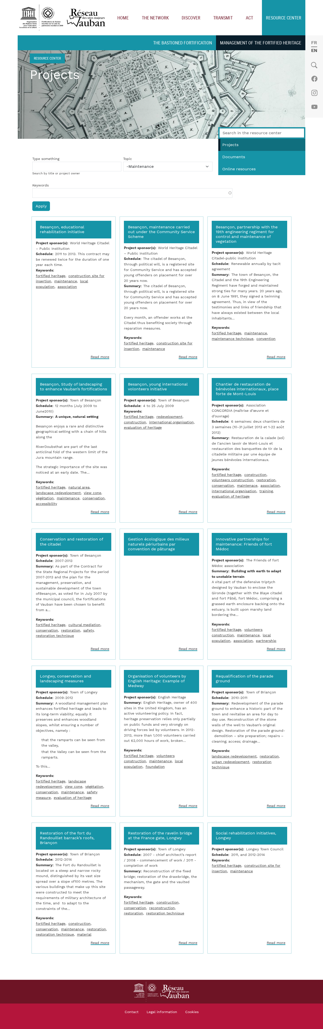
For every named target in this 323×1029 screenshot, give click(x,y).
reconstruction (162, 908)
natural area (79, 487)
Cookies (192, 1012)
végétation (45, 498)
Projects (230, 145)
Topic (127, 159)
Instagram (314, 93)
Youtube (314, 107)
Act (249, 18)
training (266, 491)
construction (135, 422)
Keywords (40, 185)
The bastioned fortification (182, 43)
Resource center (283, 18)
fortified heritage (50, 276)
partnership (266, 641)
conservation (94, 498)
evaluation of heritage (143, 427)
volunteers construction (232, 480)
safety (88, 630)
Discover (191, 18)
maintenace (247, 486)
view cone (92, 493)
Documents (233, 157)
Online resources (239, 169)
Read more (100, 357)
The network (155, 18)
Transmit (223, 18)
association (67, 287)
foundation (155, 767)
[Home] (63, 18)
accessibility (46, 504)
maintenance (65, 281)
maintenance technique (232, 339)
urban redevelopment (230, 762)
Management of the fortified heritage (260, 43)
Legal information (162, 1012)
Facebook (314, 79)
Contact (132, 1012)
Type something (45, 159)
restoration (266, 480)
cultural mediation (84, 625)
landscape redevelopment (58, 493)
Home (123, 18)
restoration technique (55, 636)
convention (266, 339)
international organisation (171, 422)
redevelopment (169, 417)
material (84, 934)
